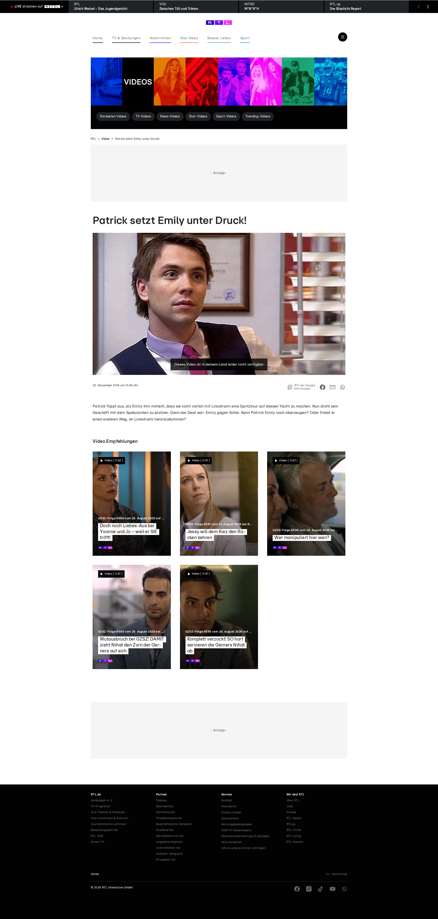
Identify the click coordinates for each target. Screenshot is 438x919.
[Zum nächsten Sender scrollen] (428, 6)
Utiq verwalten (231, 842)
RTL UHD (97, 836)
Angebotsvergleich (169, 842)
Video (106, 139)
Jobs (290, 806)
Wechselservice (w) (170, 836)
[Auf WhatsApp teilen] (342, 387)
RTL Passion (295, 842)
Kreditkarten (165, 830)
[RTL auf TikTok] (320, 889)
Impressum (229, 806)
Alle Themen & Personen (108, 812)
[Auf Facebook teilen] (322, 387)
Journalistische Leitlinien (108, 824)
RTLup (291, 824)
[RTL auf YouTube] (332, 889)
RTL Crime (294, 830)
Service (226, 794)
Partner (161, 794)
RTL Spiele (294, 818)
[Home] (219, 22)
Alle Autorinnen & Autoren (109, 818)
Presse (291, 812)
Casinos (161, 800)
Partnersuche (165, 812)
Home (95, 874)
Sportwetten (164, 806)
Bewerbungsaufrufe (104, 830)
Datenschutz (230, 818)
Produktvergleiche (169, 818)
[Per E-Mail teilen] (332, 387)
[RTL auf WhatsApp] (344, 889)
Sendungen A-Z (101, 800)
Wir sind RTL (296, 794)
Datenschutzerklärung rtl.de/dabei (245, 836)
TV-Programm (100, 806)
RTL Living (294, 836)
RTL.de (96, 794)
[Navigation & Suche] (342, 37)
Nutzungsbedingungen (236, 824)
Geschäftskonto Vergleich (174, 824)
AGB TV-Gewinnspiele (236, 830)
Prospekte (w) (165, 859)
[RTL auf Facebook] (297, 889)
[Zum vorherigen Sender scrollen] (418, 6)
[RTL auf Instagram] (309, 889)
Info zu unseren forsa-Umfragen (243, 848)
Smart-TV (97, 842)
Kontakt (226, 800)
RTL (93, 139)
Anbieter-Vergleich (169, 853)
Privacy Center (231, 812)
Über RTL (293, 800)
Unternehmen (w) (168, 847)
